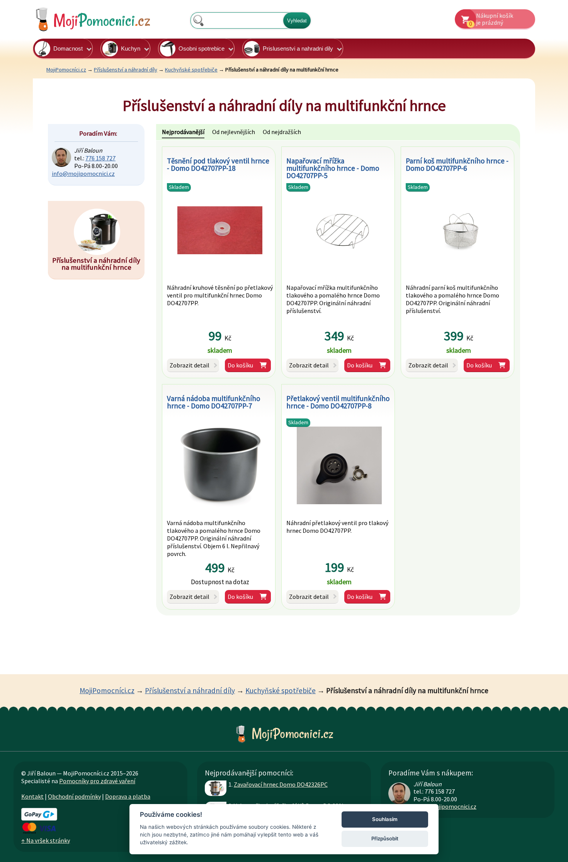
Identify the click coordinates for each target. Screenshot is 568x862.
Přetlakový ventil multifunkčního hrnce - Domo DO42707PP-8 (337, 402)
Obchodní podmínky (74, 796)
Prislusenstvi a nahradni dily (298, 48)
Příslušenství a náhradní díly (125, 69)
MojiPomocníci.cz (66, 69)
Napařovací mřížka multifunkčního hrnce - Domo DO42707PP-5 (332, 168)
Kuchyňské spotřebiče (191, 69)
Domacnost (68, 48)
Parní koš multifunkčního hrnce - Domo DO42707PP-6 (457, 164)
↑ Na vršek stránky (45, 840)
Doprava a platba (127, 796)
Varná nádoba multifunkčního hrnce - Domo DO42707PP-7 (213, 402)
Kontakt (32, 796)
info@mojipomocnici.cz (83, 173)
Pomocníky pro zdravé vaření (97, 781)
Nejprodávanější (183, 132)
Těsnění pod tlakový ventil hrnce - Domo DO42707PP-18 (218, 164)
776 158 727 (100, 158)
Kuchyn (130, 48)
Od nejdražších (282, 132)
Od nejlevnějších (233, 132)
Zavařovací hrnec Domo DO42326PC (281, 784)
